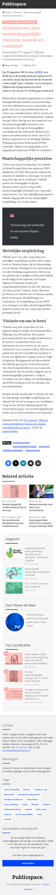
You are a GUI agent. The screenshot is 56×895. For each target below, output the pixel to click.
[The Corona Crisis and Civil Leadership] (14, 588)
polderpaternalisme (12, 809)
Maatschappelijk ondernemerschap (19, 22)
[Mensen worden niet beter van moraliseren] (41, 491)
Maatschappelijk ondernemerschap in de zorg (14, 507)
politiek (28, 809)
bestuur (26, 789)
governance (44, 446)
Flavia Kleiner (32, 799)
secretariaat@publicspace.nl (16, 750)
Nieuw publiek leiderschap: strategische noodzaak (37, 571)
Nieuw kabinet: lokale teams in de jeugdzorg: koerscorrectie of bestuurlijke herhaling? (36, 659)
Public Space (41, 809)
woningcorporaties (21, 442)
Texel (39, 814)
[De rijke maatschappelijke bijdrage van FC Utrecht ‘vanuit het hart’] (14, 676)
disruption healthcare (13, 799)
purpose (7, 814)
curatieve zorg (40, 789)
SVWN (39, 72)
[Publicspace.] (14, 4)
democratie (9, 794)
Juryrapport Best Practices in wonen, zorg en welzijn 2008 (41, 523)
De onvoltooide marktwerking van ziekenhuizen (13, 523)
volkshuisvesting (33, 450)
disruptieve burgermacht (29, 794)
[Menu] (52, 3)
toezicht (7, 819)
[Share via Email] (31, 463)
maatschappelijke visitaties (24, 446)
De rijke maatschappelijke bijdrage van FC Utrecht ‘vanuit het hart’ (37, 676)
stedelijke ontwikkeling (13, 450)
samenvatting (10, 431)
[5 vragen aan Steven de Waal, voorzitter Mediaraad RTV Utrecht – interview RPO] (14, 694)
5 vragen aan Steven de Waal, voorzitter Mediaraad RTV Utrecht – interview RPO (37, 694)
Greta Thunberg (11, 804)
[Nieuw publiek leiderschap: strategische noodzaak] (14, 573)
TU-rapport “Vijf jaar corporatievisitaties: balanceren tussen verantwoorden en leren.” (25, 424)
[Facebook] (8, 463)
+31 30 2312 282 (23, 747)
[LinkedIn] (23, 463)
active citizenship (11, 789)
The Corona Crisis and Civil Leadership (36, 585)
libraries (35, 804)
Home (8, 12)
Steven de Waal (11, 65)
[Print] (38, 463)
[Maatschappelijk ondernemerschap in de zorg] (14, 491)
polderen (47, 804)
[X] (16, 463)
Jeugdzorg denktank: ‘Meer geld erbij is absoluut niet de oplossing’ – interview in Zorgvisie (37, 554)
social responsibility (24, 814)
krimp (24, 804)
